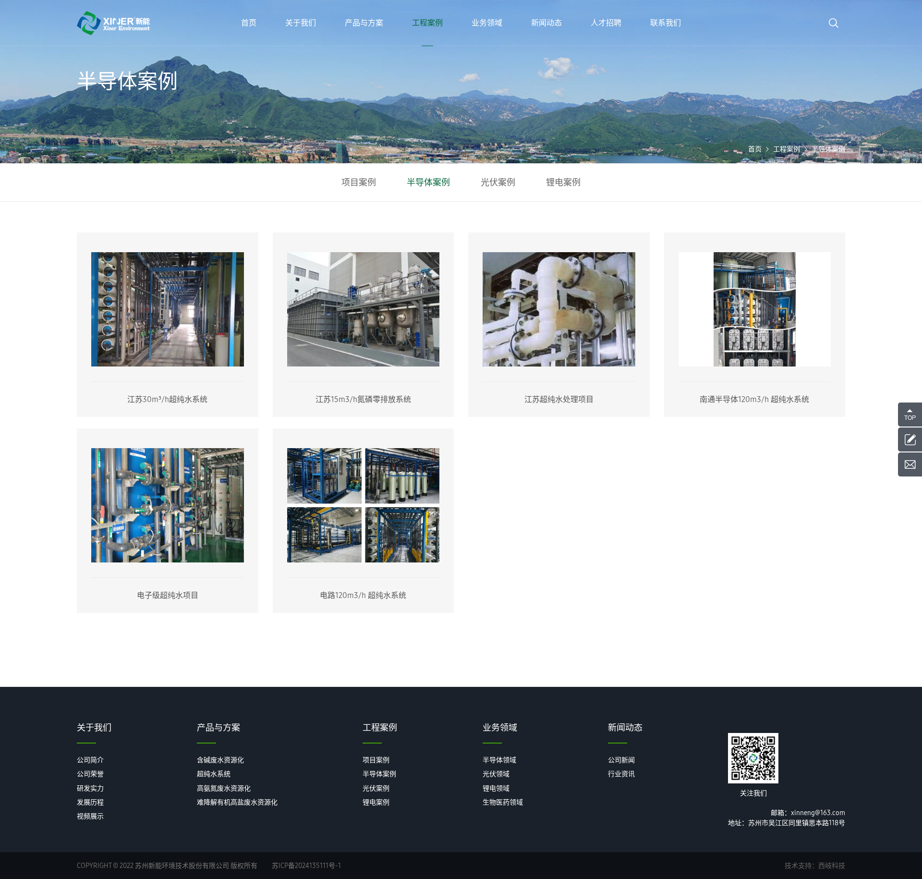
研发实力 (90, 788)
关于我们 (94, 727)
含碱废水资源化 (220, 760)
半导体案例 (828, 149)
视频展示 (90, 816)
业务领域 (500, 727)
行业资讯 (621, 773)
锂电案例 (563, 182)
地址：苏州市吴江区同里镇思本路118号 (786, 822)
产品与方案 (218, 727)
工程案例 (786, 149)
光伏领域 (496, 773)
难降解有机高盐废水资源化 (237, 802)
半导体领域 (499, 760)
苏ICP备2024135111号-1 (307, 865)
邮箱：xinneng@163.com (808, 812)
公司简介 (90, 760)
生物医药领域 (503, 802)
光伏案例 (498, 182)
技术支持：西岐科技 (815, 865)
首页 (755, 149)
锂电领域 (496, 788)
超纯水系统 (213, 773)
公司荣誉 (90, 773)
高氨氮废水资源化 (224, 788)
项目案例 (358, 182)
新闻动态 (625, 727)
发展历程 (90, 802)
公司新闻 (621, 760)
